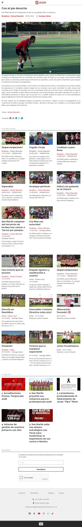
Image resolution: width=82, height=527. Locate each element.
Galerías (51, 493)
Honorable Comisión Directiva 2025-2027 (40, 311)
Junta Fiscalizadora (68, 346)
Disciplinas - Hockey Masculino (13, 16)
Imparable (7, 186)
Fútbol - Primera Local (36, 279)
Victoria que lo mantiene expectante (37, 349)
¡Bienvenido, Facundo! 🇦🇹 (64, 311)
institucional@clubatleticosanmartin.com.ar (41, 507)
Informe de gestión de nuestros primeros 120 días (13, 427)
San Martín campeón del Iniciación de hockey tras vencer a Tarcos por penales (13, 225)
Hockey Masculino (14, 112)
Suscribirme (41, 469)
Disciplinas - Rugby (8, 350)
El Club (31, 316)
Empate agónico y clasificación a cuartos (39, 272)
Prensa (61, 493)
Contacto (21, 493)
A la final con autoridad (36, 223)
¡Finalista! (7, 346)
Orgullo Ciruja (37, 147)
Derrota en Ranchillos (8, 311)
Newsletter (6, 450)
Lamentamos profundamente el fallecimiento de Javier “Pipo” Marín (67, 397)
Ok (41, 524)
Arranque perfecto (39, 186)
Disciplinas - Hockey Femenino (12, 276)
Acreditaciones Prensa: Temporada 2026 (13, 396)
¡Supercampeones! (12, 147)
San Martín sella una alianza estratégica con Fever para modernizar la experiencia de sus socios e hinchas (39, 433)
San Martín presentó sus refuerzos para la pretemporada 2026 (40, 397)
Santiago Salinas (45, 16)
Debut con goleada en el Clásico (67, 188)
